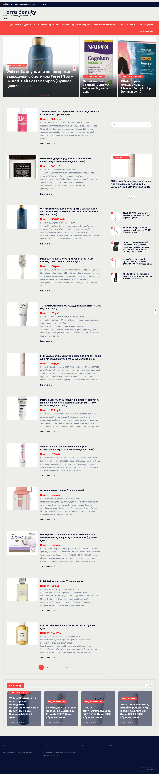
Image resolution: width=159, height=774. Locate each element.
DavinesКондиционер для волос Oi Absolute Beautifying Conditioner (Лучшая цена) (65, 160)
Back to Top (149, 769)
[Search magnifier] (149, 124)
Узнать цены (46, 143)
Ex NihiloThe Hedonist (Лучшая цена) (61, 581)
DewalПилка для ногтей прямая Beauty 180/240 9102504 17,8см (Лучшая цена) (137, 261)
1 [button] (36, 95)
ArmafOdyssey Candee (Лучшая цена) (62, 490)
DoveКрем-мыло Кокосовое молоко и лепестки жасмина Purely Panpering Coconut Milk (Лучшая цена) (68, 537)
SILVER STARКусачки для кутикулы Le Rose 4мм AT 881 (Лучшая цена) (137, 230)
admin (11, 723)
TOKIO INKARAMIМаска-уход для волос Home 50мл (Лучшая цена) (97, 712)
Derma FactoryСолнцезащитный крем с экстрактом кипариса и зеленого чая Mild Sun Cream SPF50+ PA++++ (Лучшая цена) (70, 402)
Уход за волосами (126, 25)
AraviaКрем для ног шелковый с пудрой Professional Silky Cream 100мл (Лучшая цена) (67, 448)
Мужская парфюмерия (104, 25)
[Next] (133, 197)
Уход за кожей (146, 31)
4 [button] (42, 95)
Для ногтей (29, 25)
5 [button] (46, 95)
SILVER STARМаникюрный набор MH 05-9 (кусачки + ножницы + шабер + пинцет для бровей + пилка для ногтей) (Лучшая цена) (136, 247)
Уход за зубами (146, 25)
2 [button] (38, 95)
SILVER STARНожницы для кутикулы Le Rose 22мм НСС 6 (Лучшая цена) (137, 215)
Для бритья (15, 25)
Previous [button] (7, 68)
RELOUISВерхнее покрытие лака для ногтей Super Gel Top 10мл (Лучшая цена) (137, 276)
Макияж (65, 25)
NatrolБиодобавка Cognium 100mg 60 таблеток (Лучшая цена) (96, 86)
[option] (41, 67)
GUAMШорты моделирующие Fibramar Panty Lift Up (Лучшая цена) (136, 86)
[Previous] (129, 197)
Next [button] (74, 68)
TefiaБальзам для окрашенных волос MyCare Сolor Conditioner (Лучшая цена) (70, 113)
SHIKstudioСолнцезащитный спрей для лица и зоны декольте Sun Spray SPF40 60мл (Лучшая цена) (70, 357)
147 (60, 667)
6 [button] (48, 95)
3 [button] (40, 95)
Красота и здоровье (81, 25)
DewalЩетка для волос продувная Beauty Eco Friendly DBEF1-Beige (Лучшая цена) (38, 81)
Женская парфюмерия (48, 25)
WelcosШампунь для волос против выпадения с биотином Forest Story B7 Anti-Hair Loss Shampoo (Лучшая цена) (69, 211)
